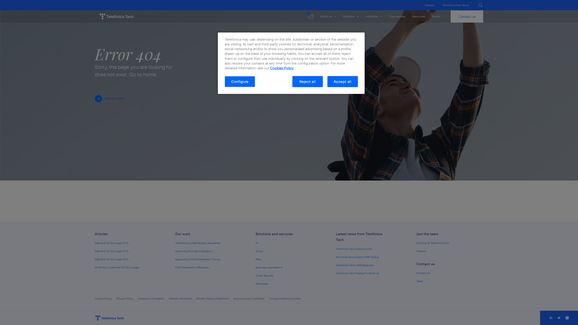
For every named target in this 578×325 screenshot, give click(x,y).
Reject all (307, 81)
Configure (240, 81)
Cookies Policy (282, 68)
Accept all (343, 81)
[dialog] (291, 63)
